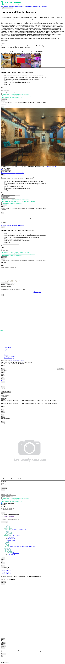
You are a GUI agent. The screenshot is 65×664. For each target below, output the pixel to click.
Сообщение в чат (5, 171)
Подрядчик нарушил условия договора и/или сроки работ (22, 79)
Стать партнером (14, 6)
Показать (6, 169)
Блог (2, 6)
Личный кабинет (28, 6)
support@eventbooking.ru (17, 360)
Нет (5, 370)
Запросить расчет (7, 7)
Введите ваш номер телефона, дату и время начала (15, 478)
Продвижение (37, 6)
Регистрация (7, 347)
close (2, 662)
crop (7, 662)
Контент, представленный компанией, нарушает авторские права (25, 75)
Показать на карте (51, 166)
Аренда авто (11, 554)
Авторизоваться (5, 418)
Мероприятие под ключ (7, 516)
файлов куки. (37, 292)
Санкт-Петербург (9, 358)
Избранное (45, 6)
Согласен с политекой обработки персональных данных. (18, 95)
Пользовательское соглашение (12, 352)
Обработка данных (9, 356)
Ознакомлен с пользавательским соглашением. (15, 94)
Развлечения (11, 540)
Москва (6, 355)
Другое (8, 84)
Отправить (4, 99)
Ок (1, 380)
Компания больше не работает (14, 81)
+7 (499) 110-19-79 (6, 570)
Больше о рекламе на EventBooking (23, 53)
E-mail (2, 89)
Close (2, 69)
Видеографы (11, 538)
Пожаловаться (37, 53)
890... (2, 169)
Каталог (6, 6)
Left (2, 522)
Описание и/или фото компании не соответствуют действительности (26, 77)
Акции (21, 6)
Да (2, 370)
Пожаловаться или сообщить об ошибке (12, 173)
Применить (61, 368)
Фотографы (10, 537)
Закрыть (3, 582)
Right (6, 522)
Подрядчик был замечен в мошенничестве (18, 82)
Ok (2, 107)
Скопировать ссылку (6, 53)
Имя (2, 87)
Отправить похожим (8, 503)
